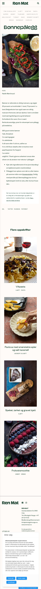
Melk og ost (6, 17)
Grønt (13, 14)
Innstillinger (11, 582)
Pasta (35, 11)
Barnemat (19, 20)
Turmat (16, 17)
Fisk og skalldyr (10, 11)
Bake (23, 17)
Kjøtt (20, 11)
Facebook (17, 209)
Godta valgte (21, 578)
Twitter (10, 209)
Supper (5, 14)
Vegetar (28, 11)
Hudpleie (29, 20)
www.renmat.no (27, 524)
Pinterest (24, 209)
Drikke (11, 20)
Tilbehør (21, 14)
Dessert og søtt (33, 17)
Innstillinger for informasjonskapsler (28, 587)
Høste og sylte (32, 14)
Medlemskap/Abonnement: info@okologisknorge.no (31, 521)
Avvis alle (11, 578)
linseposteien (27, 174)
